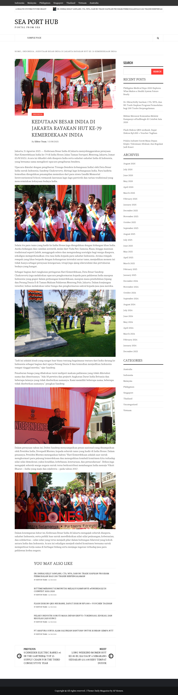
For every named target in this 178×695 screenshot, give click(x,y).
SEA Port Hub (36, 21)
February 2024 (130, 339)
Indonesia (19, 3)
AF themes (118, 691)
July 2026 (128, 169)
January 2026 (129, 204)
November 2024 (131, 287)
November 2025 (130, 216)
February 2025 (130, 269)
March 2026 (129, 193)
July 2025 (127, 240)
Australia (94, 3)
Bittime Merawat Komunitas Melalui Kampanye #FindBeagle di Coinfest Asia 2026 (142, 119)
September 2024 (131, 298)
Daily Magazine (102, 691)
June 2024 (128, 316)
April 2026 (128, 187)
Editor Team (41, 141)
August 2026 (129, 163)
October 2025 (129, 222)
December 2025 (130, 210)
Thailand (70, 3)
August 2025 (129, 234)
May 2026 (128, 181)
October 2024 (129, 292)
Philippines (44, 3)
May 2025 (128, 251)
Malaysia (31, 3)
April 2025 (128, 257)
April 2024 (128, 328)
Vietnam (82, 3)
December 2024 (130, 281)
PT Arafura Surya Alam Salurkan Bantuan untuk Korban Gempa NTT (73, 630)
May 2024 (128, 322)
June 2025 (128, 246)
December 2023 (130, 351)
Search (128, 63)
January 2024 (129, 345)
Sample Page (34, 38)
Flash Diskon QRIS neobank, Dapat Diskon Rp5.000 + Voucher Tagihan (73, 603)
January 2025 (129, 275)
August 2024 (129, 304)
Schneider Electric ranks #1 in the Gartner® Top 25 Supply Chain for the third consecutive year (42, 656)
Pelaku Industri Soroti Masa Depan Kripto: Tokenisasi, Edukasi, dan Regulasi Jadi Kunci (143, 144)
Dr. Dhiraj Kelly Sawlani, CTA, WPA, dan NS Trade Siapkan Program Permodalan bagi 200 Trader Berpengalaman (95, 9)
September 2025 (130, 228)
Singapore (58, 3)
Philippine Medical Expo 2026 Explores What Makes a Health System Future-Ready (142, 91)
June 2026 (128, 175)
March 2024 (129, 334)
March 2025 (129, 263)
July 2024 (128, 310)
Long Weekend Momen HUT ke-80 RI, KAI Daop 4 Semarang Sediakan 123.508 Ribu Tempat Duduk (88, 656)
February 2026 (130, 199)
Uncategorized (130, 404)
